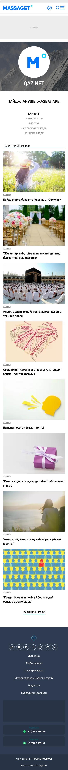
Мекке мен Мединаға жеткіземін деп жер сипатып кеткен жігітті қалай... (33, 265)
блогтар (34, 123)
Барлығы (34, 113)
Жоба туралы (34, 663)
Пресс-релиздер (34, 670)
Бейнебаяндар (34, 133)
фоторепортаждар (34, 128)
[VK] (26, 647)
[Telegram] (47, 647)
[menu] (62, 7)
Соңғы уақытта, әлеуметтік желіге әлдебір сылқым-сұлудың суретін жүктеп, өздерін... (33, 154)
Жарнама (34, 655)
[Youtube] (19, 647)
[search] (57, 7)
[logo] (18, 8)
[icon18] (34, 639)
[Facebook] (33, 647)
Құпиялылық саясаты (34, 692)
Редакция (34, 685)
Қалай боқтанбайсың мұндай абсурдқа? (27, 380)
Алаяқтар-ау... (11, 434)
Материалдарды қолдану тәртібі (34, 678)
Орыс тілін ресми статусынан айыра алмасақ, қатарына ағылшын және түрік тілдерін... (30, 323)
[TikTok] (11, 647)
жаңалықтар (34, 118)
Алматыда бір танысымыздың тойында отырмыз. (33, 206)
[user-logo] (49, 9)
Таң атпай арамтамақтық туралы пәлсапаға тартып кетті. (29, 551)
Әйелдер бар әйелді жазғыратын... (23, 492)
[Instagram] (40, 647)
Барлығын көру (34, 612)
